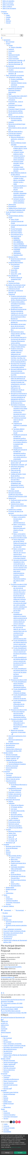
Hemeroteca (7, 1107)
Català (8, 15)
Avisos (5, 1096)
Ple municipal (20, 910)
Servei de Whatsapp (9, 1094)
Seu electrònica (7, 936)
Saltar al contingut (7, 3)
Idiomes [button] (5, 13)
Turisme (5, 1087)
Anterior (3, 1032)
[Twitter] (11, 1122)
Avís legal (6, 1130)
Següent (8, 1032)
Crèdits (5, 1124)
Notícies (5, 1098)
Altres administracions (10, 935)
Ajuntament (7, 910)
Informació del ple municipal (14, 922)
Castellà (8, 17)
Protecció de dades (9, 1128)
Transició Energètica (9, 1115)
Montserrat (6, 1088)
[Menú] (1, 38)
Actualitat (4, 1090)
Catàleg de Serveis (8, 1066)
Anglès (8, 19)
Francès (8, 23)
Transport (6, 1077)
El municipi (4, 1073)
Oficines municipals (9, 1060)
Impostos (6, 1072)
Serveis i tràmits (5, 1058)
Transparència (7, 938)
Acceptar (20, 1152)
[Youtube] (16, 1122)
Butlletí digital (7, 1102)
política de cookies (16, 1147)
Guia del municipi (8, 1083)
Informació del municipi (10, 1085)
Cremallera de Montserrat (11, 1079)
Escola (5, 1111)
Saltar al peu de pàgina (9, 8)
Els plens (5, 913)
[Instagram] (19, 1122)
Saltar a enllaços (7, 6)
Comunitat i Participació (10, 1116)
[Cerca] (21, 35)
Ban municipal (7, 916)
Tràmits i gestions (8, 1064)
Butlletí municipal (8, 1103)
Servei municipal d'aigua (10, 1062)
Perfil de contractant (9, 1068)
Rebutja (7, 1152)
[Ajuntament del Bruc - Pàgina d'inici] (8, 31)
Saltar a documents (8, 5)
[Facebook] (14, 1122)
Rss (4, 1105)
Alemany (8, 21)
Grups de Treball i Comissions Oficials (14, 931)
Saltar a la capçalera (8, 1)
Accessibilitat (7, 1131)
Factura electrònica (9, 1070)
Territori (5, 1118)
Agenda (5, 1100)
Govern (5, 918)
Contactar (4, 11)
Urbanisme (6, 1113)
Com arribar (7, 1075)
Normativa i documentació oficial (13, 933)
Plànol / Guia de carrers (10, 1081)
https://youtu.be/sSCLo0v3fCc (13, 967)
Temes (3, 1109)
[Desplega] (12, 910)
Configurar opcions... (6, 1149)
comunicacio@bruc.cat (8, 977)
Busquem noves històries (10, 1092)
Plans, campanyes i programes (12, 929)
